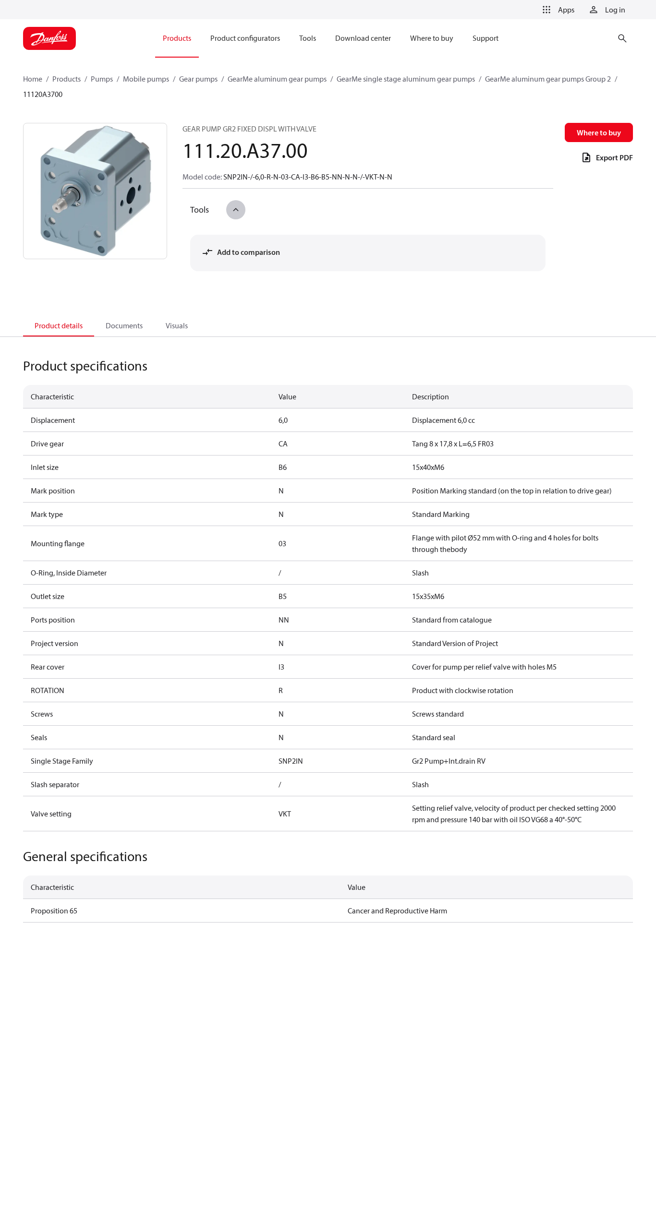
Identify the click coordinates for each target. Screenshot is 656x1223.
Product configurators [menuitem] (245, 38)
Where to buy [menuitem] (431, 38)
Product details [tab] (59, 325)
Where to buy (599, 132)
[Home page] (49, 38)
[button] (556, 9)
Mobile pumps (146, 79)
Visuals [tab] (177, 325)
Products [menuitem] (177, 38)
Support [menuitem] (485, 38)
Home (32, 79)
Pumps (102, 79)
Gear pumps (198, 79)
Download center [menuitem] (363, 38)
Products (66, 79)
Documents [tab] (124, 325)
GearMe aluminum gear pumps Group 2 (548, 79)
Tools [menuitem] (307, 38)
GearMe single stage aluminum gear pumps (406, 79)
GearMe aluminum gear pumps (277, 79)
